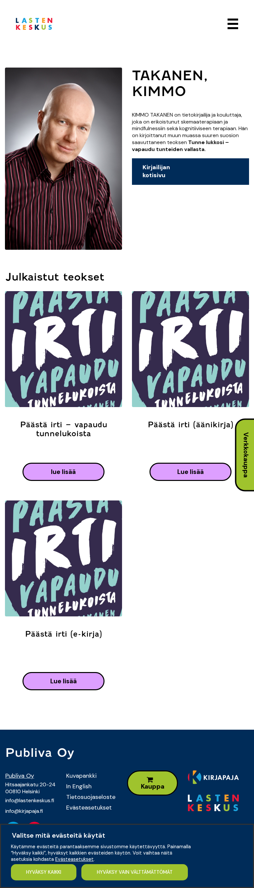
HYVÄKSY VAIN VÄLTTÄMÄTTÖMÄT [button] (135, 872)
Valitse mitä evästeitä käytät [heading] (58, 835)
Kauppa (152, 786)
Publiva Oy (19, 776)
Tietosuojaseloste (90, 797)
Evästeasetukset (89, 807)
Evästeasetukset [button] (74, 859)
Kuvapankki (81, 776)
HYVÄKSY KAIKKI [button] (43, 872)
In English (79, 786)
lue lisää (63, 472)
